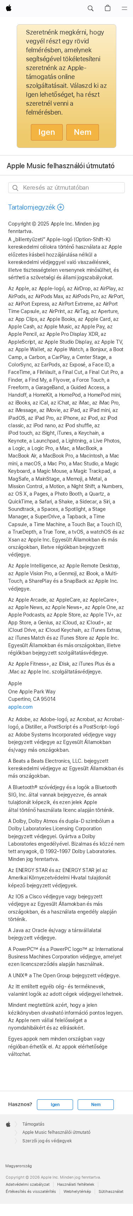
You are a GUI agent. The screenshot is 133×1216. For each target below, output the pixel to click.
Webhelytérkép (77, 1191)
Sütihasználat (111, 1191)
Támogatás (33, 1124)
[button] (90, 8)
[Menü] (124, 8)
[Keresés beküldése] (16, 188)
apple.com (20, 707)
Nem (83, 132)
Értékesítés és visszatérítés (31, 1191)
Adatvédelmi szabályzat (28, 1184)
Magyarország (18, 1165)
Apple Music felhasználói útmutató (61, 165)
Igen (46, 132)
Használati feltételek (75, 1184)
